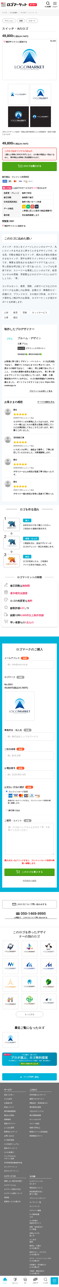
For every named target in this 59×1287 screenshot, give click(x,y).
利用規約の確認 (29, 880)
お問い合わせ (9, 1136)
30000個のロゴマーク (38, 1094)
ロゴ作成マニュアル (11, 1144)
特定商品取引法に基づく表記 (36, 1192)
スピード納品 (34, 1123)
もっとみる (29, 1014)
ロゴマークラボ (10, 1176)
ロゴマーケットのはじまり (36, 1182)
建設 (15, 317)
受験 (25, 312)
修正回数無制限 (35, 1115)
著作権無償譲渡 (10, 1111)
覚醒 (21, 20)
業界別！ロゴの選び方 (12, 1201)
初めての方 (15, 1283)
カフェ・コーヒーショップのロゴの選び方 (40, 1259)
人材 (6, 312)
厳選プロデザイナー (37, 1099)
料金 (25, 1283)
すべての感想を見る (46, 401)
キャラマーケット (10, 1166)
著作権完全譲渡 (35, 1107)
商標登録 (7, 1119)
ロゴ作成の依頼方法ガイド (35, 1221)
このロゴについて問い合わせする (31, 904)
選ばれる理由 (9, 1115)
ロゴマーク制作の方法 (12, 1189)
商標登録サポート (36, 1136)
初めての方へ (9, 1094)
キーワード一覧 (35, 1202)
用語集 (6, 1197)
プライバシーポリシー (38, 1198)
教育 (15, 312)
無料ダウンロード (10, 1148)
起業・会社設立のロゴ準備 (36, 1228)
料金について (9, 1107)
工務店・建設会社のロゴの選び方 (37, 1272)
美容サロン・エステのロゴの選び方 (38, 1253)
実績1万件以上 (35, 1127)
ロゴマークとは (10, 1185)
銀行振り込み (14, 810)
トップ (4, 12)
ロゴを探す (14, 12)
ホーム (5, 1283)
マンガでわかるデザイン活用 (10, 1157)
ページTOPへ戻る (31, 1076)
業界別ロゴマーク (10, 1131)
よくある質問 (9, 1127)
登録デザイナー (10, 1123)
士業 (6, 317)
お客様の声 (35, 1283)
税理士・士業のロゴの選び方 (35, 1246)
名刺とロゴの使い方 (34, 1234)
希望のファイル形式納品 (39, 1131)
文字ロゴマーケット (11, 1171)
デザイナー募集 (35, 1210)
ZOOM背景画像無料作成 (13, 1162)
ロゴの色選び (9, 1152)
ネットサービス (39, 312)
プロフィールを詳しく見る (40, 391)
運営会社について (36, 1187)
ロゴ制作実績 (9, 1140)
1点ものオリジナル (37, 1111)
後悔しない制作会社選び (13, 1181)
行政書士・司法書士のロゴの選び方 (38, 1265)
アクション (9, 20)
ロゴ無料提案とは (34, 1215)
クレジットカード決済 (18, 791)
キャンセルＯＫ (35, 1119)
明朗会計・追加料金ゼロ (39, 1103)
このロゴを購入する (31, 166)
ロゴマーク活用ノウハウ (13, 1193)
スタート (32, 20)
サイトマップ (34, 1206)
